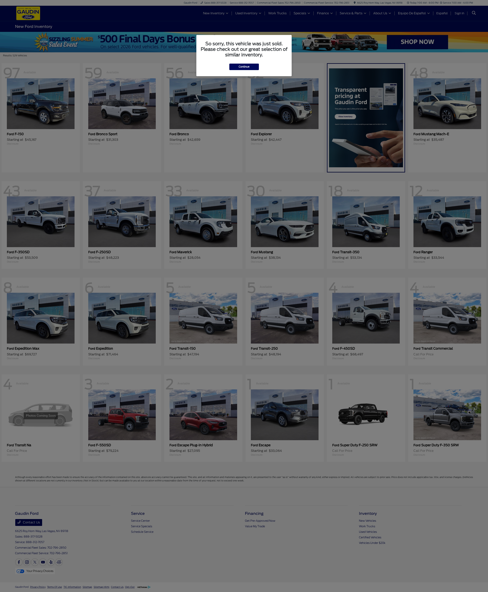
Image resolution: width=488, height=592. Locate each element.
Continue (244, 66)
